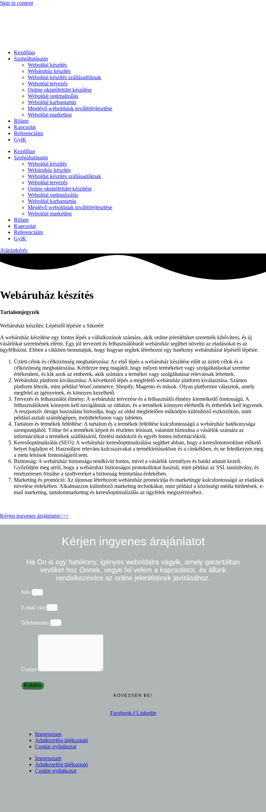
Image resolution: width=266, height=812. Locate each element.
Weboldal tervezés (48, 83)
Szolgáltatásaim (31, 59)
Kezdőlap (24, 52)
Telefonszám (35, 623)
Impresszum (48, 734)
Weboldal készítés (47, 65)
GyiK (20, 139)
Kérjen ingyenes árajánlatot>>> (34, 516)
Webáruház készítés (49, 71)
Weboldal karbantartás (52, 102)
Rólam (21, 121)
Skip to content (16, 3)
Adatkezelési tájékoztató (61, 740)
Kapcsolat (25, 127)
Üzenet (29, 669)
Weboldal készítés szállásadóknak (64, 77)
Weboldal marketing (50, 115)
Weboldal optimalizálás (53, 96)
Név (26, 592)
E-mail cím (33, 607)
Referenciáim (28, 133)
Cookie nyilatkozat (55, 746)
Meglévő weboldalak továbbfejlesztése (70, 108)
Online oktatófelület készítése (60, 90)
